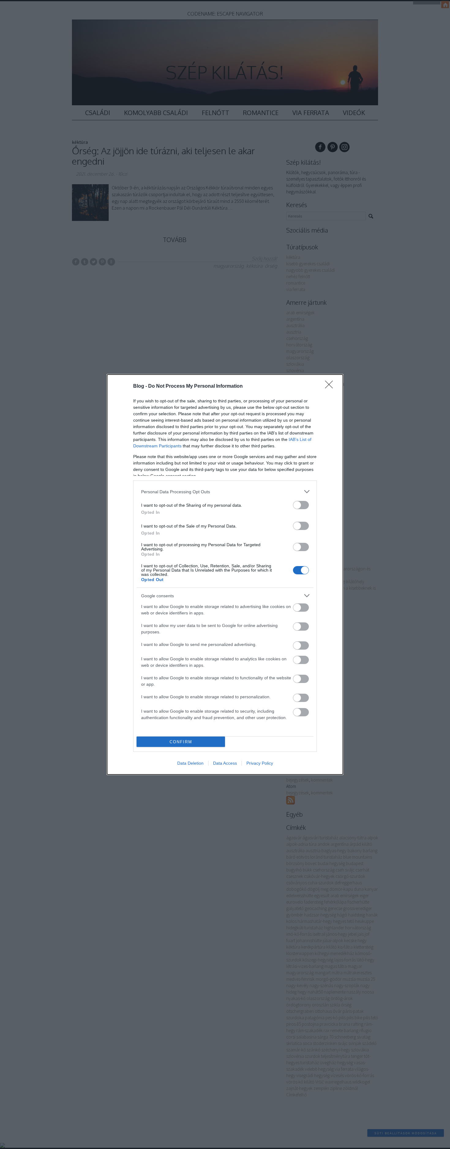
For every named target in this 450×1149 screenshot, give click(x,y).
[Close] (331, 386)
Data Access (225, 763)
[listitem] (225, 491)
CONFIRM (181, 742)
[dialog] (225, 574)
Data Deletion (190, 763)
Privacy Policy (259, 763)
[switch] (301, 505)
